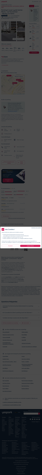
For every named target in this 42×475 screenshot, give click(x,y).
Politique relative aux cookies (26, 242)
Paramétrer (10, 245)
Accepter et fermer (30, 245)
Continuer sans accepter (36, 227)
